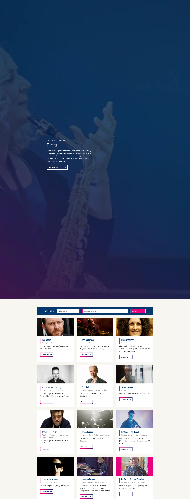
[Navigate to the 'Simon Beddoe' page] (95, 427)
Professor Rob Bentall (134, 433)
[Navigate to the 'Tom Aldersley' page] (55, 335)
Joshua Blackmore (50, 480)
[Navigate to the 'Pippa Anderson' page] (134, 335)
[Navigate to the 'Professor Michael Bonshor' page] (134, 474)
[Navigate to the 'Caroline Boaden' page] (95, 474)
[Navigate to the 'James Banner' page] (134, 382)
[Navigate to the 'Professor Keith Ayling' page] (55, 382)
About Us (54, 140)
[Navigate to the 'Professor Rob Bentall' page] (134, 427)
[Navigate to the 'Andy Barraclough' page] (55, 427)
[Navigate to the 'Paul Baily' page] (95, 382)
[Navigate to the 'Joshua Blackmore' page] (55, 474)
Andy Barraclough (55, 434)
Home (48, 140)
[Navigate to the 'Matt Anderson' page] (95, 335)
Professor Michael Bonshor (133, 480)
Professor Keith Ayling (52, 388)
